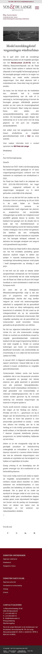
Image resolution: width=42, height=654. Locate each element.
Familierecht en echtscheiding (12, 585)
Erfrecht (5, 592)
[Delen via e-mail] (34, 533)
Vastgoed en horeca (9, 566)
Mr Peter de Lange (21, 146)
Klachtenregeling (9, 623)
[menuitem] (36, 7)
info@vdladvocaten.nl (27, 1)
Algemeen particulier (9, 582)
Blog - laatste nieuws (10, 15)
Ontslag (5, 589)
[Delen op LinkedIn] (25, 533)
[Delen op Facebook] (7, 533)
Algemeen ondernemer (10, 559)
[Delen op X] (16, 533)
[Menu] (36, 7)
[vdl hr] (17, 7)
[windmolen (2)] (21, 34)
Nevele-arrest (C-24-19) (21, 62)
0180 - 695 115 (15, 1)
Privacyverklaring (9, 621)
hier (28, 136)
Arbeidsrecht (7, 562)
